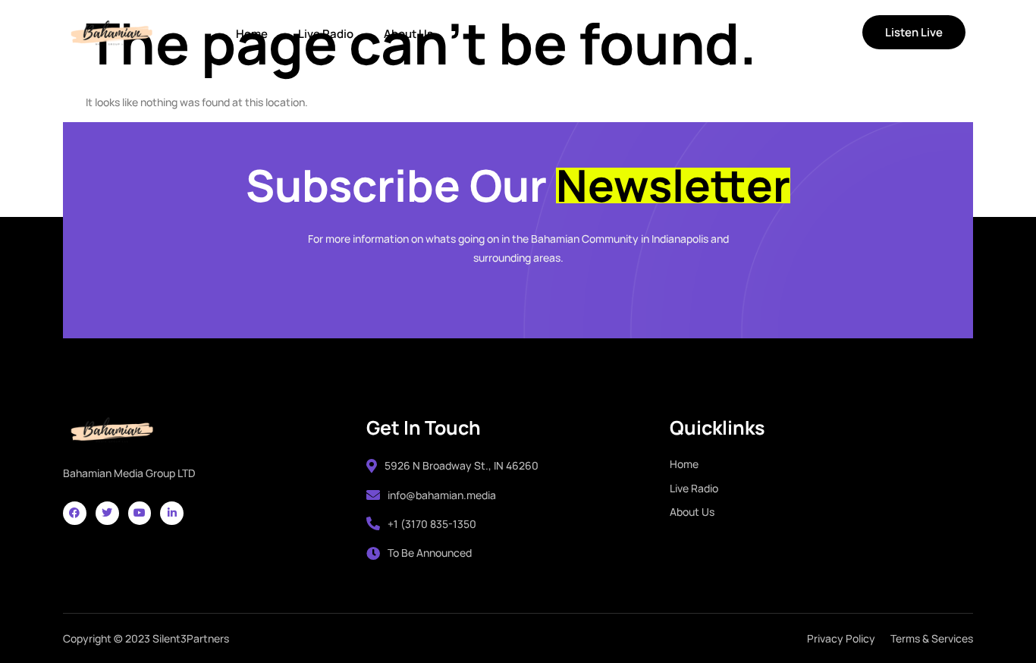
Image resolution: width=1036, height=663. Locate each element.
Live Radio (325, 34)
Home (252, 34)
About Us (408, 34)
